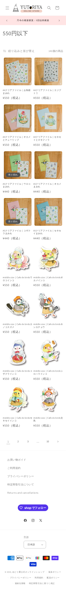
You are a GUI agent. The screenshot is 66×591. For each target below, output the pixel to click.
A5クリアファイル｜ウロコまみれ (17, 185)
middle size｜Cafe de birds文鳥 (48, 419)
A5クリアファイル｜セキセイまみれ (47, 232)
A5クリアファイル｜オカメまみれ (47, 185)
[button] (7, 8)
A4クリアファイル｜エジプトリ (47, 91)
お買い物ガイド (16, 459)
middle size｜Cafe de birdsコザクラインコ (17, 372)
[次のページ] (58, 442)
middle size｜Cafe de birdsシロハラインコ (48, 372)
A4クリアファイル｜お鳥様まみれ (17, 91)
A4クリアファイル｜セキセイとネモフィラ (47, 138)
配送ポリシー (53, 577)
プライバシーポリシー (20, 476)
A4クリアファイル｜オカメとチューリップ (17, 138)
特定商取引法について (20, 484)
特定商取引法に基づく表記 (42, 583)
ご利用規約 (14, 468)
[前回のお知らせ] (7, 21)
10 (48, 441)
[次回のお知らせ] (59, 21)
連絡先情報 (20, 583)
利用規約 (39, 577)
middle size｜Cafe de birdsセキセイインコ (17, 419)
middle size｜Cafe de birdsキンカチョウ (48, 325)
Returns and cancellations (22, 492)
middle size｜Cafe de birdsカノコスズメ (17, 325)
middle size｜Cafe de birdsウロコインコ (17, 279)
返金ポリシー (54, 572)
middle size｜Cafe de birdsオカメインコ (48, 279)
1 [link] (8, 441)
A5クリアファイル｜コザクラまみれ (17, 232)
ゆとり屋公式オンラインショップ (28, 572)
